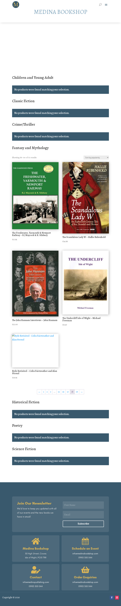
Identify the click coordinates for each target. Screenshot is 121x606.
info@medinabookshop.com (85, 553)
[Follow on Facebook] (112, 598)
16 (63, 391)
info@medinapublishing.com (36, 582)
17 (68, 391)
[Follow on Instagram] (117, 598)
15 (59, 391)
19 (77, 391)
